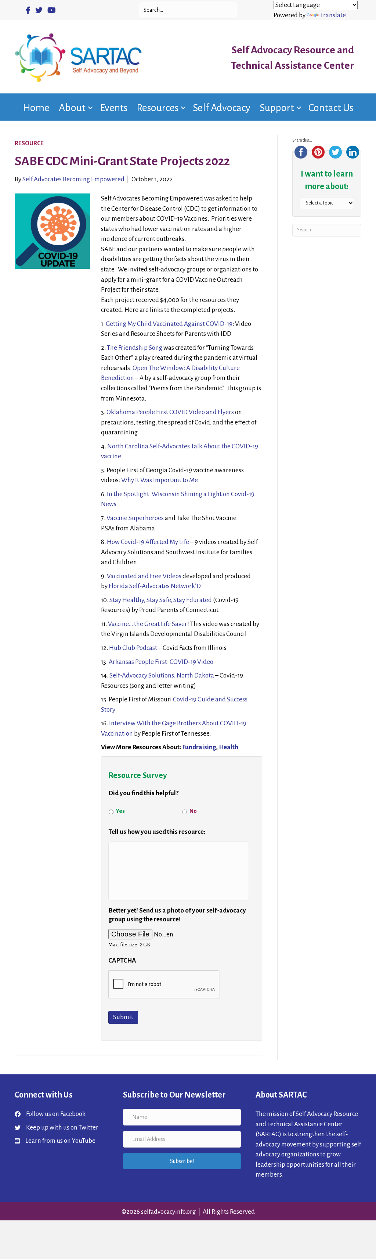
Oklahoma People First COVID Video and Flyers (170, 412)
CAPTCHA (122, 960)
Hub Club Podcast (133, 647)
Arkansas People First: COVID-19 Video (161, 661)
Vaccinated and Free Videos (144, 576)
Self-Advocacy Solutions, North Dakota (161, 675)
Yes (120, 811)
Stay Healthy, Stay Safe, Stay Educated (160, 600)
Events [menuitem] (113, 107)
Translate (333, 15)
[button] (90, 107)
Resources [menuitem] (157, 107)
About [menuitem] (72, 107)
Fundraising (199, 747)
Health (228, 747)
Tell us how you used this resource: (156, 831)
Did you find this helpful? (143, 793)
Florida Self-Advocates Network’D (155, 586)
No (193, 811)
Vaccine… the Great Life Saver (147, 623)
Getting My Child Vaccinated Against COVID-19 (169, 323)
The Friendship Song (134, 347)
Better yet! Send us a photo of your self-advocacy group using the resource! (177, 915)
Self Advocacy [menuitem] (221, 107)
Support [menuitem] (277, 107)
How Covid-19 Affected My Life (148, 541)
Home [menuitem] (36, 107)
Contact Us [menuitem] (330, 107)
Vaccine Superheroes (135, 518)
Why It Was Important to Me (159, 480)
